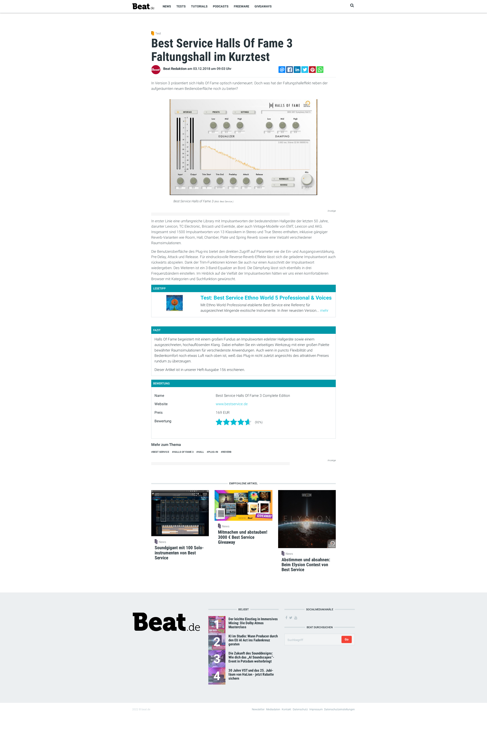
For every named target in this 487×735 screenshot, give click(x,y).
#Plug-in (212, 451)
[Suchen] (352, 5)
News (167, 6)
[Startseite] (143, 6)
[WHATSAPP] (320, 69)
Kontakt (286, 709)
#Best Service (160, 451)
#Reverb (226, 451)
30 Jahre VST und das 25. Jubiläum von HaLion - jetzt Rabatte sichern (251, 674)
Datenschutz (300, 709)
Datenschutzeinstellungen (339, 709)
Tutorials (199, 6)
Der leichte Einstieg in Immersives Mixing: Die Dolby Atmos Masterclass (253, 623)
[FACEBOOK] (289, 69)
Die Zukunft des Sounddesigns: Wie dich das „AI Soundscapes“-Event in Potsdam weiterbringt (251, 657)
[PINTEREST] (312, 69)
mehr (324, 310)
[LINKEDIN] (297, 69)
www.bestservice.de (232, 404)
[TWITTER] (304, 69)
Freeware (241, 6)
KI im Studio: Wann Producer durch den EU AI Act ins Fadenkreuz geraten (253, 640)
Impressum (316, 709)
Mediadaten (273, 709)
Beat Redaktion (175, 69)
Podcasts (220, 6)
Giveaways (263, 6)
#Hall (200, 451)
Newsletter (258, 709)
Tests (181, 6)
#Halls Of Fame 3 (182, 451)
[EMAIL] (282, 69)
